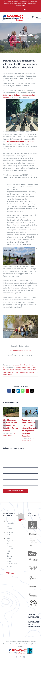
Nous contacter (22, 3)
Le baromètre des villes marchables (20, 141)
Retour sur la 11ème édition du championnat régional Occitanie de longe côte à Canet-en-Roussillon (27, 412)
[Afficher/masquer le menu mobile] (37, 17)
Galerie (14, 412)
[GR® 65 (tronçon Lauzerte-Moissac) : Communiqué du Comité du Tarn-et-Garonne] (11, 412)
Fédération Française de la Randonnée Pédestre (17, 644)
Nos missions (32, 3)
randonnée (15, 372)
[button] (4, 424)
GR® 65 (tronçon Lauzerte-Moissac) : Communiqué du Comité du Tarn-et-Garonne (8, 412)
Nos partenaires (20, 5)
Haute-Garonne (15, 370)
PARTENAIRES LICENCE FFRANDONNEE (34, 624)
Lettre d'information (29, 370)
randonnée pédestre (27, 372)
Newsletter (16, 365)
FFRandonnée (21, 367)
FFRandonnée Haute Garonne (20, 350)
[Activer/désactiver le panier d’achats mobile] (32, 17)
